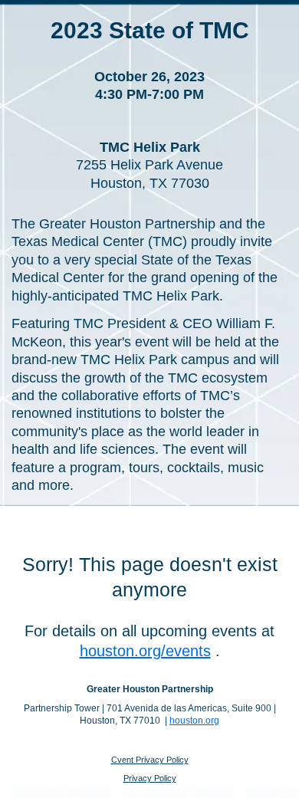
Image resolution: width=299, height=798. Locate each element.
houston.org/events (145, 650)
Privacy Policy (149, 778)
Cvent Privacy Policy (150, 759)
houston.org (194, 720)
